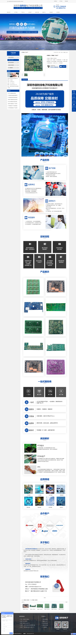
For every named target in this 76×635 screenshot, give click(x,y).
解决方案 (37, 12)
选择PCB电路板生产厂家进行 (12, 103)
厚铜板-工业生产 (65, 52)
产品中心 (23, 12)
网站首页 (8, 12)
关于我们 (61, 1)
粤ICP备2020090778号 (30, 633)
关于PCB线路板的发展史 (12, 93)
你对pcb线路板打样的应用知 (12, 101)
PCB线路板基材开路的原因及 (12, 97)
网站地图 (66, 1)
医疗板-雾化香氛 (11, 62)
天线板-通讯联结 (11, 57)
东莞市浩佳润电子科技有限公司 (16, 633)
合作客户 (30, 12)
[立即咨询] (62, 67)
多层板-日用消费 (11, 65)
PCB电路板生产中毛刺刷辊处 (12, 105)
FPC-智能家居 (10, 67)
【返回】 (44, 597)
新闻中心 (44, 12)
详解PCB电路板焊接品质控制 (12, 99)
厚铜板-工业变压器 (25, 609)
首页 (59, 52)
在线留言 (51, 12)
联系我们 (55, 1)
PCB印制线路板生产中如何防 (12, 107)
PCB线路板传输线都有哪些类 (12, 95)
